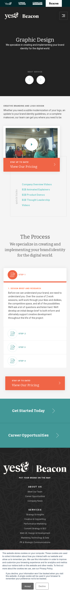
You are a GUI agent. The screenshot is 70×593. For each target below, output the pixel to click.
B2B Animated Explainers (36, 189)
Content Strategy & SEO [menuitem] (35, 528)
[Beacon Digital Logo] (22, 15)
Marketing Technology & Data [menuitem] (35, 538)
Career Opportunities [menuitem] (35, 496)
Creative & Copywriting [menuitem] (35, 519)
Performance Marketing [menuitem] (35, 524)
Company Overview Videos (37, 184)
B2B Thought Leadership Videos (36, 203)
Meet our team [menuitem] (35, 492)
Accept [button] (27, 586)
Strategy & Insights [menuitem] (35, 514)
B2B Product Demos (33, 194)
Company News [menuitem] (35, 501)
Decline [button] (42, 586)
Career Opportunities (28, 435)
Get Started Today (28, 410)
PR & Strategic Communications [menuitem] (35, 542)
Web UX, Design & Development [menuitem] (35, 533)
